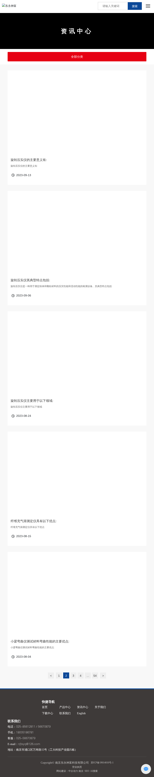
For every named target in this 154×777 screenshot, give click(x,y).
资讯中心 (77, 31)
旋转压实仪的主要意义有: (29, 160)
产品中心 (65, 707)
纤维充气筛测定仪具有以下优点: (33, 521)
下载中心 (47, 713)
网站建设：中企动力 (67, 771)
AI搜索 (94, 771)
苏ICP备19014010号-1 (102, 762)
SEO (87, 771)
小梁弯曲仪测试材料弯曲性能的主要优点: (40, 641)
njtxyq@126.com (29, 744)
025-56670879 (25, 738)
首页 (45, 707)
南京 (81, 771)
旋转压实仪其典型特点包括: (30, 280)
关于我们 (100, 707)
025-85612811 (25, 727)
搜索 (135, 6)
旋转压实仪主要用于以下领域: (32, 400)
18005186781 (25, 732)
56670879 (44, 727)
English (81, 713)
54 (95, 675)
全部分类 (77, 56)
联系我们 (65, 713)
